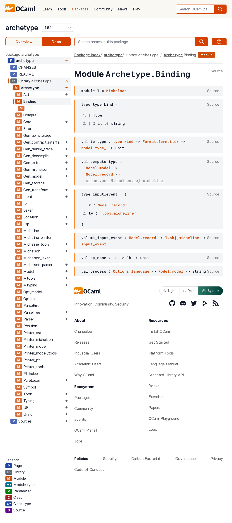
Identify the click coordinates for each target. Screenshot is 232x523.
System (213, 291)
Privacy (216, 458)
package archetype (22, 54)
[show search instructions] (219, 41)
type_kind (123, 141)
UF (25, 407)
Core (27, 122)
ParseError (32, 305)
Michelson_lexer (36, 258)
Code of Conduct (89, 469)
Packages (80, 9)
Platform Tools (161, 353)
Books (154, 386)
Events (80, 419)
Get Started (159, 342)
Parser (28, 319)
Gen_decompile (36, 156)
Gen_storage (34, 183)
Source (217, 71)
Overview (23, 41)
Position (30, 326)
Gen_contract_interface (43, 142)
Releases (81, 342)
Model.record (99, 174)
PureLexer (31, 380)
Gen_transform (35, 190)
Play (136, 9)
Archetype (30, 88)
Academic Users (88, 364)
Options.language (131, 271)
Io (25, 203)
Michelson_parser (37, 264)
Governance (185, 458)
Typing (28, 400)
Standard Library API (166, 375)
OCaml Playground (164, 418)
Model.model (98, 167)
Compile (29, 115)
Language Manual (163, 364)
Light (172, 291)
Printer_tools (34, 366)
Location (30, 217)
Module (207, 55)
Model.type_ (93, 147)
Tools (62, 9)
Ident (27, 196)
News (123, 9)
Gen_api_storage (37, 135)
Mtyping (30, 285)
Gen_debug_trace (38, 149)
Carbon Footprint (145, 458)
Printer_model (34, 346)
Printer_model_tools (40, 353)
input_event (93, 244)
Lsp (26, 224)
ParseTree (31, 312)
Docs (56, 41)
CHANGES (27, 67)
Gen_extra (32, 162)
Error (27, 128)
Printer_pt (31, 360)
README (26, 74)
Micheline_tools (36, 244)
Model (28, 271)
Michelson (31, 251)
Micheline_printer (37, 237)
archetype (21, 28)
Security (110, 458)
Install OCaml (160, 331)
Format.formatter (161, 141)
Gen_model (32, 176)
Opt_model (32, 292)
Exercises (156, 396)
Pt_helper (31, 373)
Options (29, 298)
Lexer (28, 210)
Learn (47, 9)
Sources (25, 421)
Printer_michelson (38, 339)
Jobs (78, 441)
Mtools (29, 278)
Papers (154, 407)
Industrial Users (87, 353)
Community (103, 9)
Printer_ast (32, 332)
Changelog (83, 331)
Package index (87, 55)
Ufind (28, 414)
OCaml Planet (85, 430)
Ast (26, 94)
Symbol (29, 387)
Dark (191, 291)
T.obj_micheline (117, 213)
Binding (29, 101)
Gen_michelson (35, 169)
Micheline (31, 230)
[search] (220, 9)
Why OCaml (84, 375)
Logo (153, 429)
